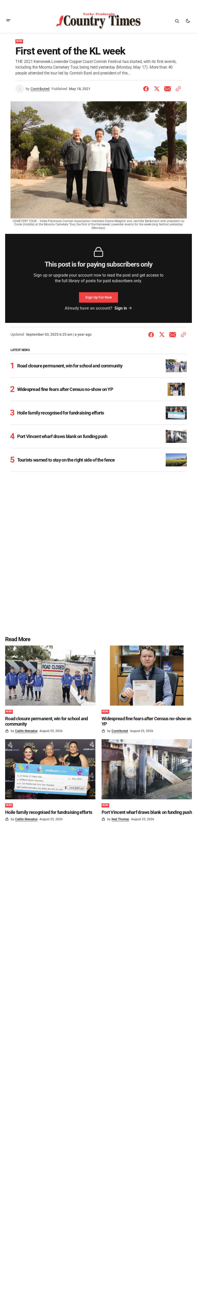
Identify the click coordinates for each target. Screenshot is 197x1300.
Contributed (40, 89)
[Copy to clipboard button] (177, 88)
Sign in (120, 308)
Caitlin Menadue (26, 731)
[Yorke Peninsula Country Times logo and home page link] (98, 21)
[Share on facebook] (147, 88)
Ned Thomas (120, 819)
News (19, 41)
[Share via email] (167, 88)
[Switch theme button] (188, 21)
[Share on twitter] (156, 88)
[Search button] (177, 21)
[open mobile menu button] (8, 21)
